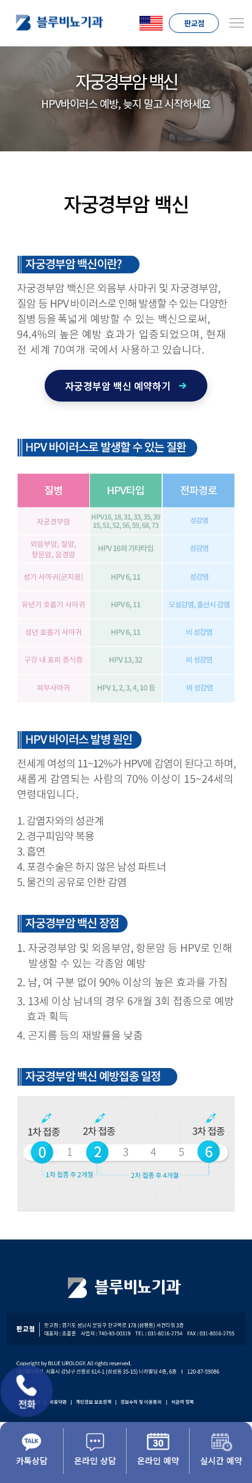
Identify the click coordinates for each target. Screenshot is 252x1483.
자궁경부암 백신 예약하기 (118, 385)
